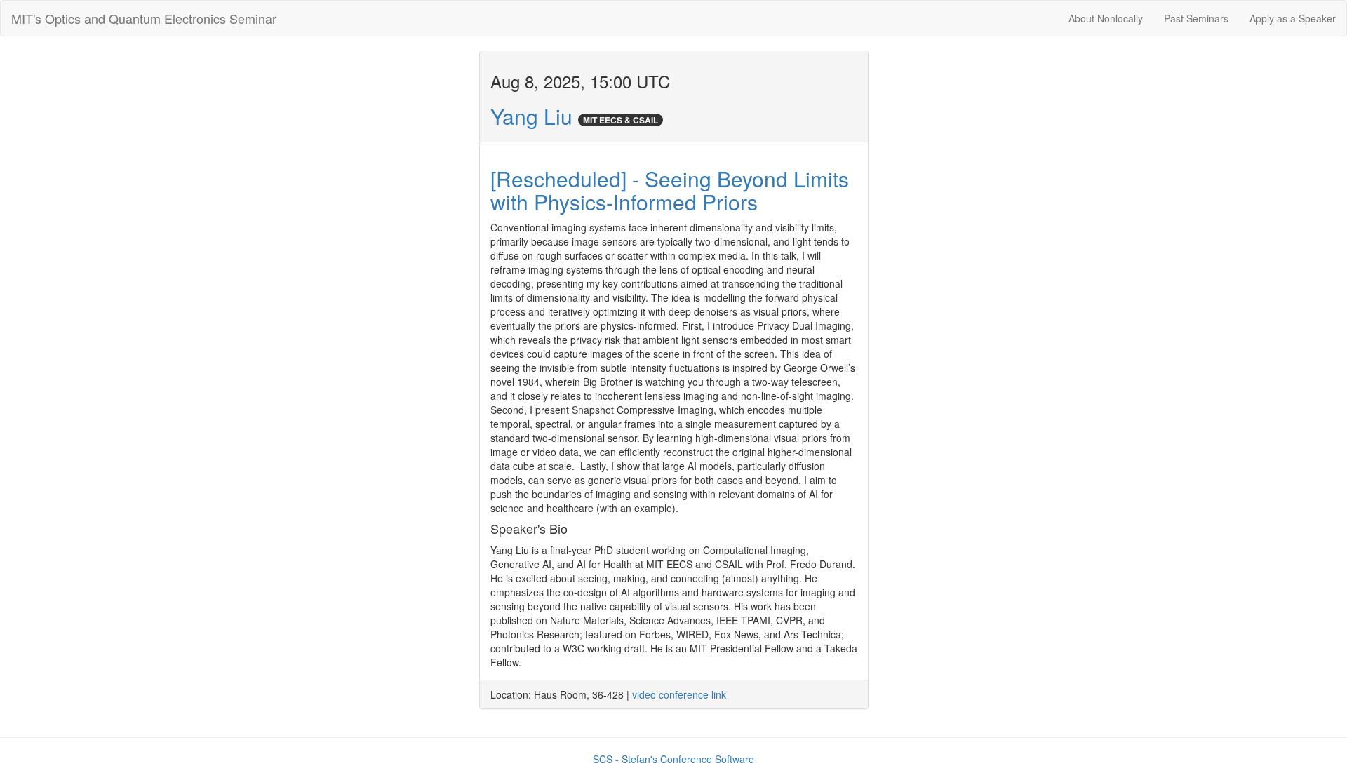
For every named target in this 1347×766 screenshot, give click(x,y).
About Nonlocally (1105, 18)
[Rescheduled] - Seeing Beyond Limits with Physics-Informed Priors (669, 190)
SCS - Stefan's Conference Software (673, 759)
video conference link (679, 694)
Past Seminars (1196, 18)
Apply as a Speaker (1292, 18)
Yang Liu (531, 116)
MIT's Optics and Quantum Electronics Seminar (143, 18)
